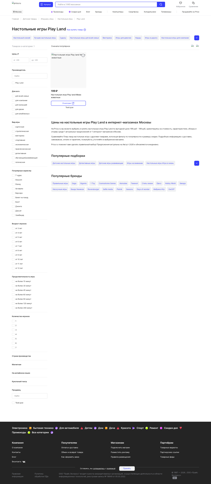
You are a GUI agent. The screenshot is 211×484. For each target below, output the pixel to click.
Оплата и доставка (69, 447)
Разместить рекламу (120, 452)
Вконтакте (16, 461)
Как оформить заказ (70, 457)
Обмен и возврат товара (72, 452)
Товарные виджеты (169, 447)
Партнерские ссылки (169, 452)
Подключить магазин (120, 447)
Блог (14, 457)
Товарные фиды (167, 457)
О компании (17, 447)
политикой (111, 468)
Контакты (16, 452)
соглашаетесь (99, 468)
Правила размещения (120, 457)
